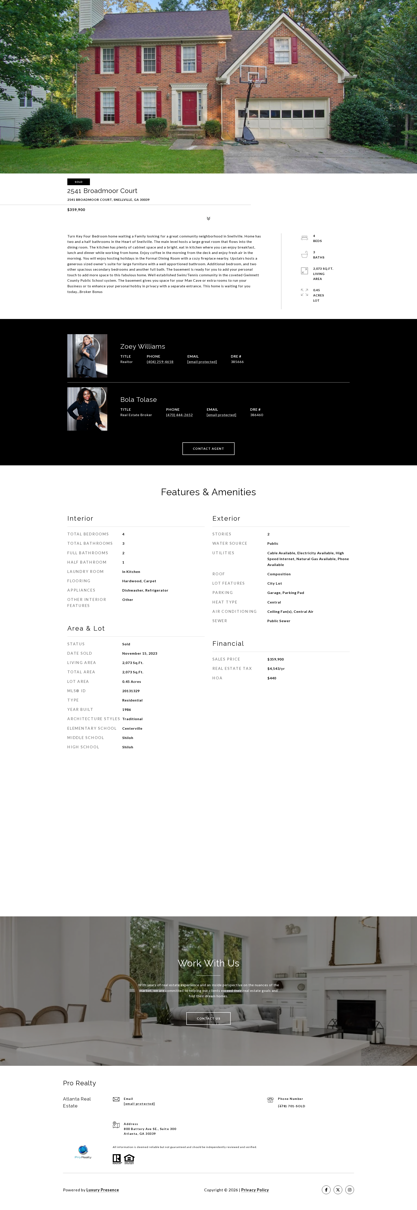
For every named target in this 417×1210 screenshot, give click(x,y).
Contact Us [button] (208, 1018)
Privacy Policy (255, 1189)
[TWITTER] (338, 1189)
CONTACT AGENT (208, 448)
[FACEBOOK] (326, 1189)
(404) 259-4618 (160, 362)
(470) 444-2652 (179, 415)
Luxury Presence (102, 1189)
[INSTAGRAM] (349, 1189)
